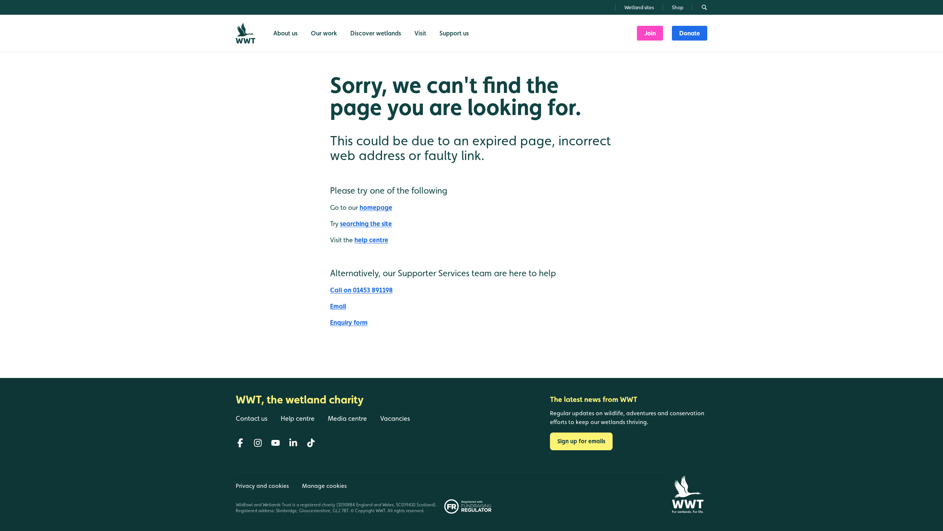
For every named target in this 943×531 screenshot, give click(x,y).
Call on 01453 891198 (361, 290)
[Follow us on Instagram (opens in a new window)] (257, 442)
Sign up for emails (581, 441)
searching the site (366, 224)
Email (338, 306)
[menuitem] (650, 33)
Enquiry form (349, 322)
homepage (376, 207)
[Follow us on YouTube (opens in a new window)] (275, 442)
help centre (371, 240)
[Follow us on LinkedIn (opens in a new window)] (293, 442)
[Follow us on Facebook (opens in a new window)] (240, 442)
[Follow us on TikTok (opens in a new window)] (310, 442)
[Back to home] (687, 494)
